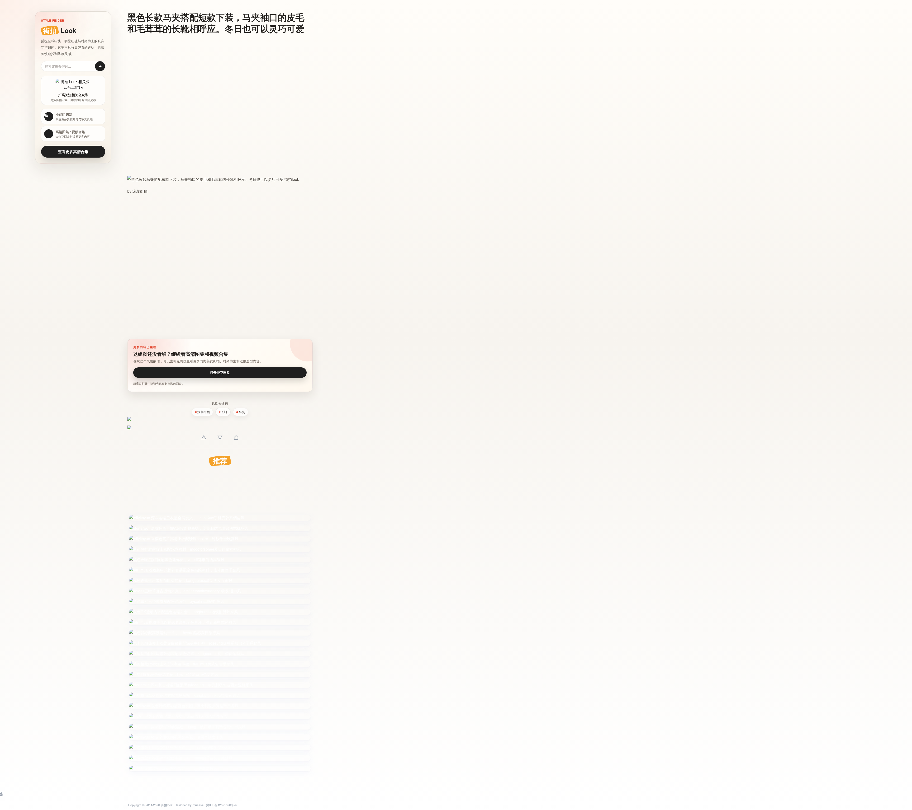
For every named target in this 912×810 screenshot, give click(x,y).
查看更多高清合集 (73, 151)
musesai (198, 805)
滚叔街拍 (139, 191)
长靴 (224, 412)
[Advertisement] (220, 72)
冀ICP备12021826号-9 (221, 805)
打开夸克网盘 (220, 372)
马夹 (242, 412)
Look (59, 30)
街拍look (167, 805)
